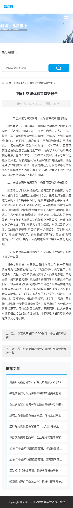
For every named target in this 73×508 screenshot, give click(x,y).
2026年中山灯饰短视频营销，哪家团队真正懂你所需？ (38, 459)
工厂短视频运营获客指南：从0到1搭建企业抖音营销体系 (38, 426)
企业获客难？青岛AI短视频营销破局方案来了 (36, 404)
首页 (8, 83)
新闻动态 (19, 83)
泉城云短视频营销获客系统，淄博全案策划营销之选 (38, 415)
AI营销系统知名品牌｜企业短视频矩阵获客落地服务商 (38, 437)
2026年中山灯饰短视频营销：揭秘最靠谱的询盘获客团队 (38, 448)
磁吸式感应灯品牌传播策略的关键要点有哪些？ (38, 393)
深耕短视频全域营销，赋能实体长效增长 (33, 470)
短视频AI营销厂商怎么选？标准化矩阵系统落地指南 (38, 481)
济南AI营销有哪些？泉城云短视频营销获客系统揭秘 (38, 382)
